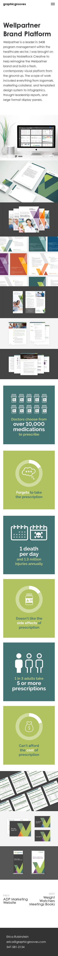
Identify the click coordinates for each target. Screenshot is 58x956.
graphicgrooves (14, 4)
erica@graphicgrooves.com (26, 941)
